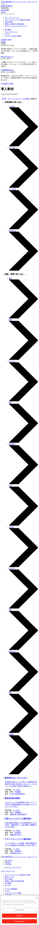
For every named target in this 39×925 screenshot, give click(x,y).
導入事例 (26, 99)
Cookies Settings (19, 910)
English (3, 41)
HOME (4, 98)
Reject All (19, 915)
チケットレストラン (15, 99)
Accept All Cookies (19, 921)
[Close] (36, 898)
